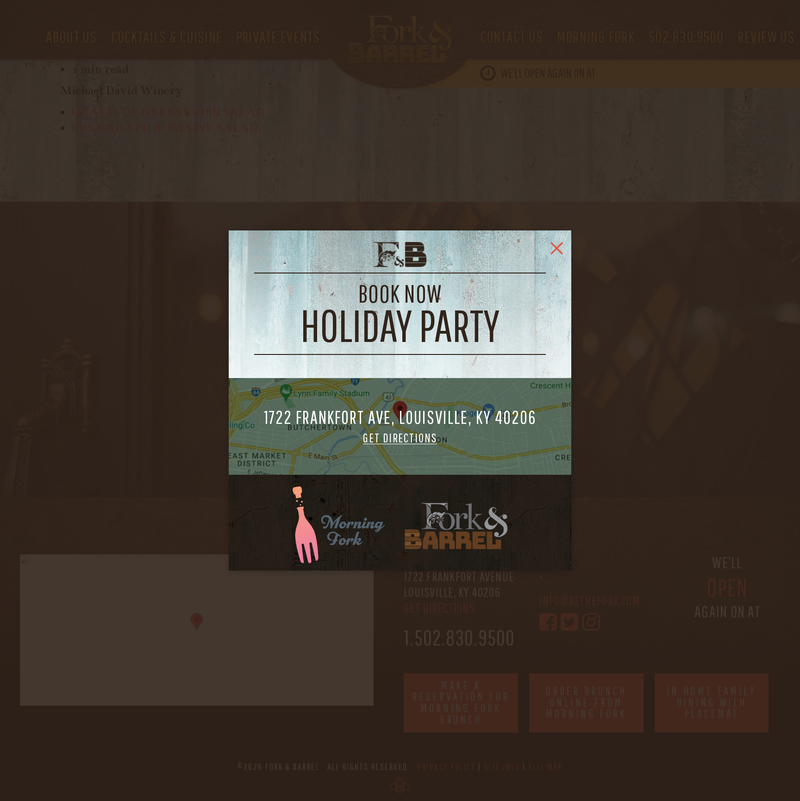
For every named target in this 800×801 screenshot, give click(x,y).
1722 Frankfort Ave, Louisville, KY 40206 (400, 426)
